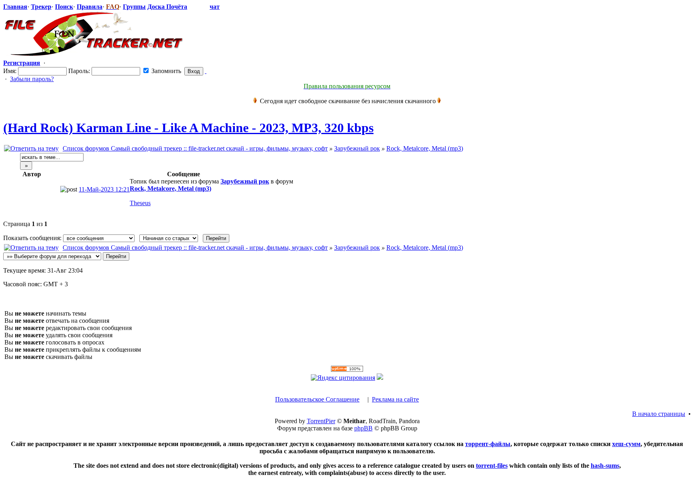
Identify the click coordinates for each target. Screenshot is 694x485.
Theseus (140, 203)
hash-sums (605, 465)
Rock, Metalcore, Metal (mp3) (424, 148)
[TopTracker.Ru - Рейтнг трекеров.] (380, 377)
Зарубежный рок (357, 148)
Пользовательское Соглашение (317, 399)
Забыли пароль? (32, 78)
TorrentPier (321, 421)
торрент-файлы (487, 443)
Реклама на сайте (395, 399)
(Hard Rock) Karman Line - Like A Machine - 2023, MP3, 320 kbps (188, 127)
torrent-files (492, 465)
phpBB (363, 428)
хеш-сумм (626, 443)
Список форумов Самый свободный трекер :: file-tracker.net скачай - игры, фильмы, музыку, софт (195, 148)
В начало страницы (658, 413)
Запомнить (165, 70)
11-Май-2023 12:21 (104, 189)
